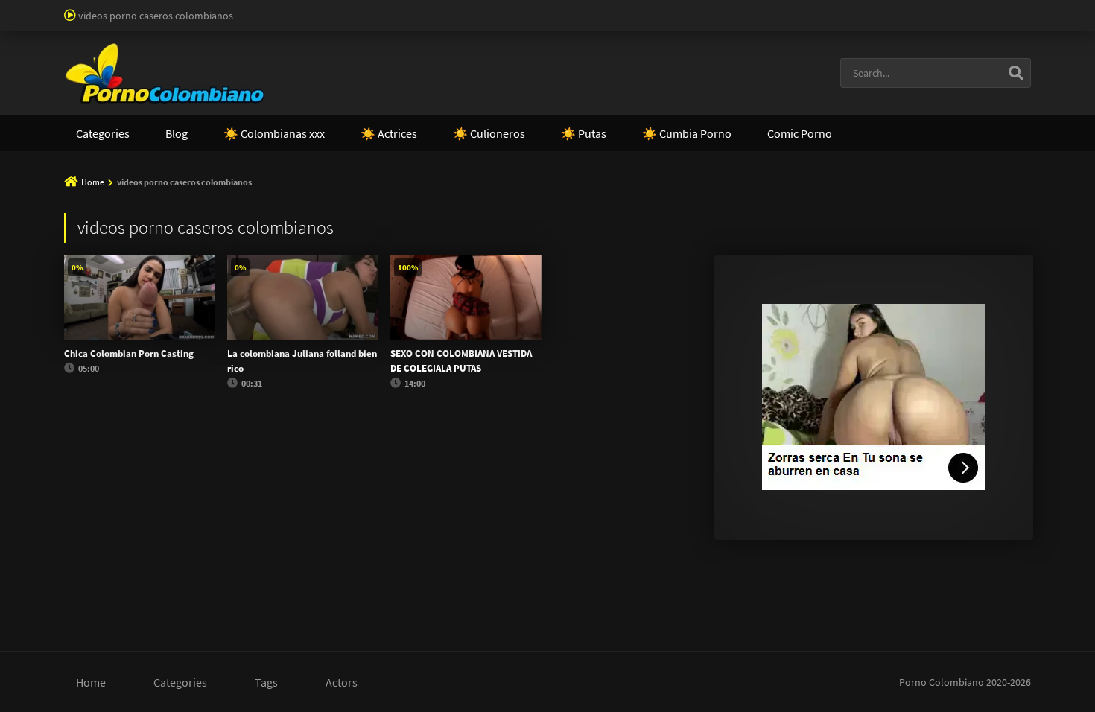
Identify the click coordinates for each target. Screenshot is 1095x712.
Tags (266, 682)
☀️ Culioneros (489, 133)
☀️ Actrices (389, 133)
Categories (103, 133)
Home (92, 182)
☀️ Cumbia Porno (686, 133)
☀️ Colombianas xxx (274, 133)
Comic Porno (799, 133)
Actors (342, 682)
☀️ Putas (583, 133)
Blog (176, 133)
